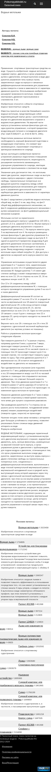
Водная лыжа (7, 542)
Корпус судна (25, 718)
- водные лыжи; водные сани (20, 49)
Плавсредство (26, 714)
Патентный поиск (12, 5)
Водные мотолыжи (28, 527)
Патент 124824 (26, 622)
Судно (21, 692)
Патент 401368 (26, 604)
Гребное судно (26, 646)
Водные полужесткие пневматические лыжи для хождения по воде (21, 639)
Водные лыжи (25, 575)
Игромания (7, 746)
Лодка (21, 661)
